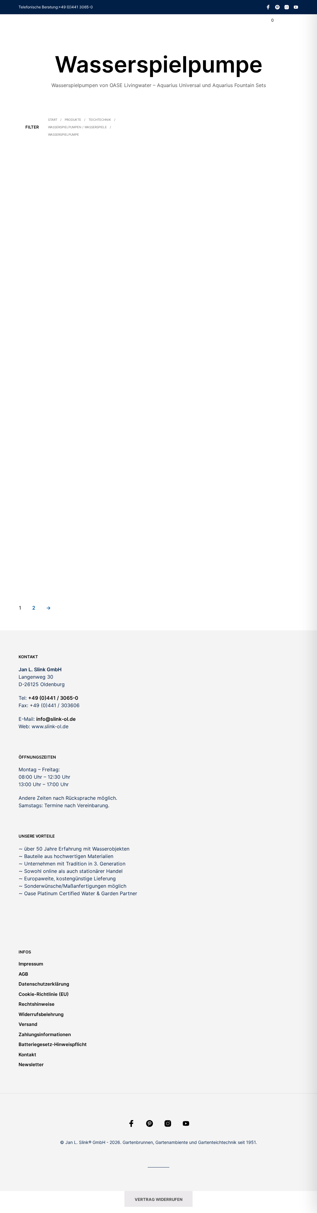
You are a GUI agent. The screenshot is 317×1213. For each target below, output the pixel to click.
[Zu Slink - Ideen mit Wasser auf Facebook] (268, 7)
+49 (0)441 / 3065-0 (53, 698)
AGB (23, 974)
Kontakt (27, 1055)
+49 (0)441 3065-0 (76, 7)
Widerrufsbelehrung (41, 1014)
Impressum (31, 964)
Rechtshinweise (36, 1004)
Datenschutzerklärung (44, 984)
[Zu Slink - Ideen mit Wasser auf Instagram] (286, 7)
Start (52, 119)
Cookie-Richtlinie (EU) (44, 994)
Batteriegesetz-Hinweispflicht (53, 1044)
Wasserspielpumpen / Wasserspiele (77, 127)
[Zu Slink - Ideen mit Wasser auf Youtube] (295, 7)
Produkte (73, 119)
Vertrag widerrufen (159, 1199)
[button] (268, 20)
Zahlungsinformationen (45, 1034)
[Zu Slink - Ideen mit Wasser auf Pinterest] (277, 7)
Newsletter (31, 1064)
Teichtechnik (100, 119)
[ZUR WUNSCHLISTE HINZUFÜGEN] (77, 231)
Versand (28, 1024)
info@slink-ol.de (56, 719)
